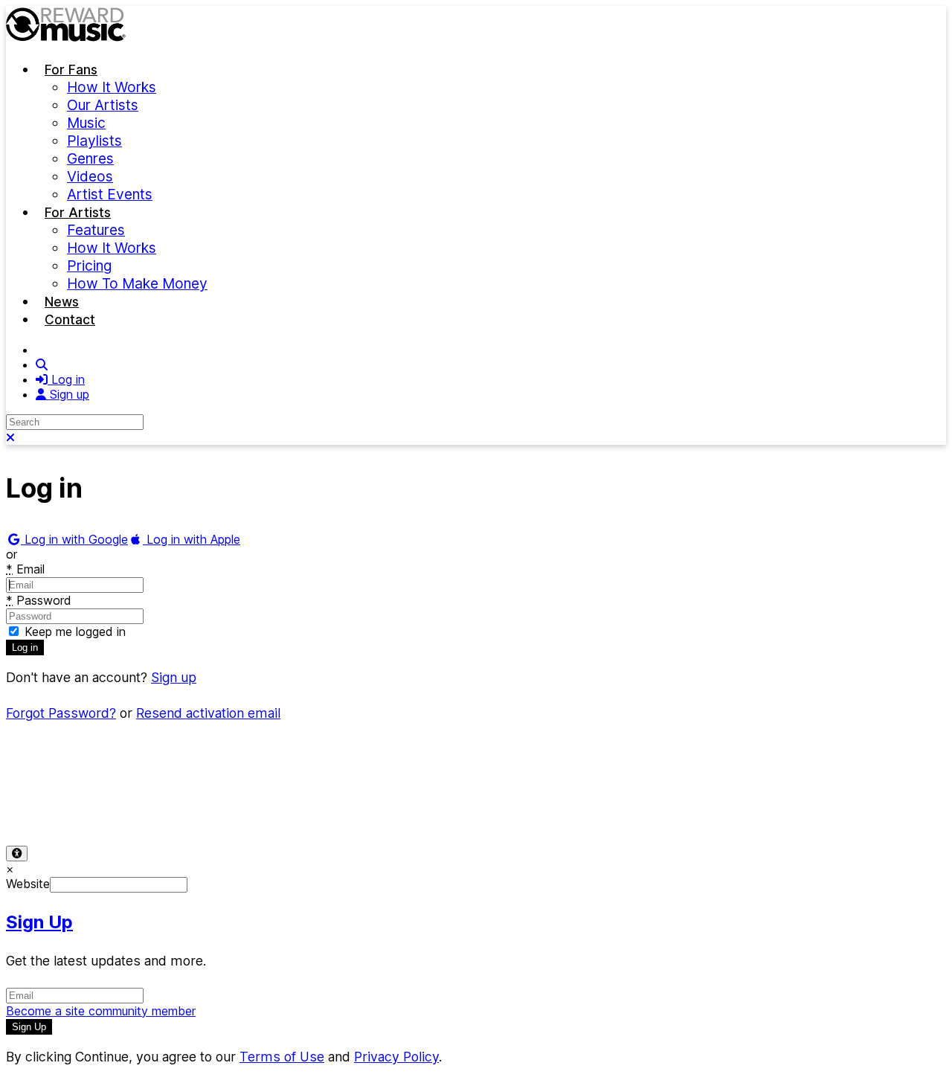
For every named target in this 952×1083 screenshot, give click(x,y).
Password (38, 600)
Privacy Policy (132, 804)
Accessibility (217, 804)
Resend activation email (208, 713)
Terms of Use (43, 804)
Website (28, 883)
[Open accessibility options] (17, 853)
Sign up (173, 677)
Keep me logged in (73, 631)
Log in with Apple (191, 539)
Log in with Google (74, 539)
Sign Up (39, 922)
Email (25, 569)
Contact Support (309, 804)
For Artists (78, 212)
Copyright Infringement (429, 804)
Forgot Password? (61, 713)
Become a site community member (101, 1010)
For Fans (71, 69)
